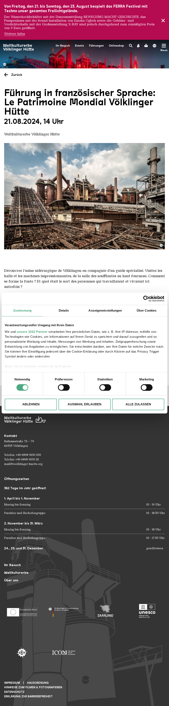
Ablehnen (31, 404)
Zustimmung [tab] (22, 310)
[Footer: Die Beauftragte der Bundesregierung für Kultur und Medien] (64, 611)
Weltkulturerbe (16, 573)
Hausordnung (38, 682)
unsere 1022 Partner (32, 331)
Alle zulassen (138, 404)
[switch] (64, 387)
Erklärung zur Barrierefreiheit (28, 696)
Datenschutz (14, 691)
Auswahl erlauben (84, 404)
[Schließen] (163, 20)
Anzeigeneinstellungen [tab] (105, 310)
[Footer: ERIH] (22, 653)
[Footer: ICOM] (64, 653)
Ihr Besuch (63, 45)
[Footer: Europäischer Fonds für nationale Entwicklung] (22, 611)
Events (79, 45)
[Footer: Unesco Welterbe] (147, 611)
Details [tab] (64, 310)
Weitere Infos (14, 34)
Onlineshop (116, 45)
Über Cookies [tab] (146, 310)
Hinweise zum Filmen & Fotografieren (33, 687)
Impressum (12, 682)
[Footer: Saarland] (105, 611)
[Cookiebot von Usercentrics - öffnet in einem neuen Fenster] (146, 299)
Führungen (96, 45)
